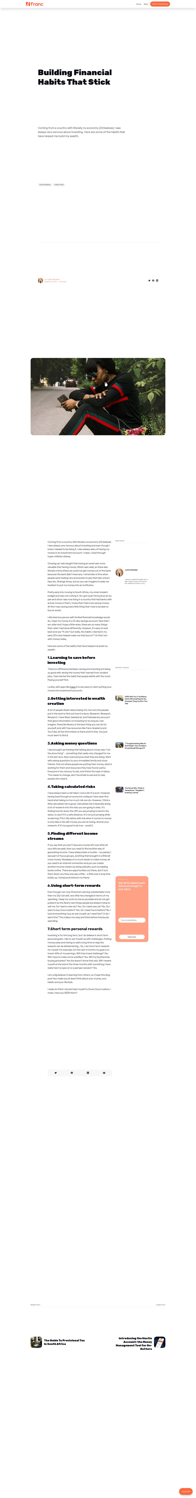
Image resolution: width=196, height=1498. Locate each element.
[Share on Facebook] (152, 280)
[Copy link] (104, 1072)
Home (139, 4)
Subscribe (132, 937)
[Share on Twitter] (148, 280)
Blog (146, 4)
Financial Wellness (44, 184)
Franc (73, 686)
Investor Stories (59, 184)
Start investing (160, 3)
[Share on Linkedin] (156, 280)
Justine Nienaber (53, 279)
